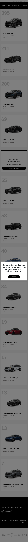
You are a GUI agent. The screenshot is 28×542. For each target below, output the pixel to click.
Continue (14, 276)
